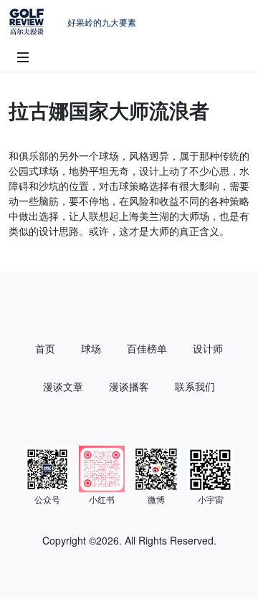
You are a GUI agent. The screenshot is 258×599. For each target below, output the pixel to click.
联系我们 (195, 386)
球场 (91, 348)
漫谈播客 (129, 386)
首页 (45, 348)
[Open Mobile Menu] (23, 57)
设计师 (208, 348)
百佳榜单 (147, 348)
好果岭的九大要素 (101, 22)
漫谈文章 (63, 386)
